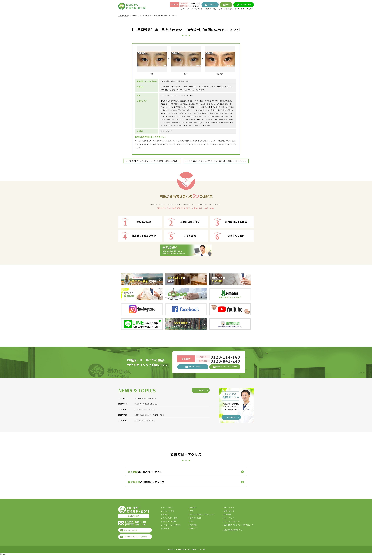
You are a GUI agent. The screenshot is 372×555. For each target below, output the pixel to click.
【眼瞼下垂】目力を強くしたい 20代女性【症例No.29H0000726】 (152, 161)
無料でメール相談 (130, 530)
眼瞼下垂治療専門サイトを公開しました (149, 415)
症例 (220, 9)
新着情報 (227, 514)
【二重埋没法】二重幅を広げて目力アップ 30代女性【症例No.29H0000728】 (215, 161)
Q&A (191, 521)
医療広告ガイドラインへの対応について (239, 525)
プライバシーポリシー (232, 521)
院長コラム (194, 528)
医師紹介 (166, 514)
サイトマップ (229, 518)
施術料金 (193, 507)
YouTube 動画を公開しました (146, 398)
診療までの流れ (196, 518)
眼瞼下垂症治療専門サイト (234, 530)
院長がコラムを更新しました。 (146, 404)
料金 (214, 9)
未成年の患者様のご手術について (202, 514)
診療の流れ (228, 9)
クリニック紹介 (196, 9)
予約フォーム (229, 507)
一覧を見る (201, 390)
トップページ (184, 9)
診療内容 (208, 9)
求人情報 (250, 9)
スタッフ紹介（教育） (171, 518)
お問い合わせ (229, 511)
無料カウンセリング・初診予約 (135, 537)
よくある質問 (239, 9)
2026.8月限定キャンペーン (145, 409)
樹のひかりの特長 (169, 521)
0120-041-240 (194, 6)
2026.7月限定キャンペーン (145, 420)
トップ (120, 15)
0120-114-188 (194, 3)
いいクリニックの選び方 (172, 525)
